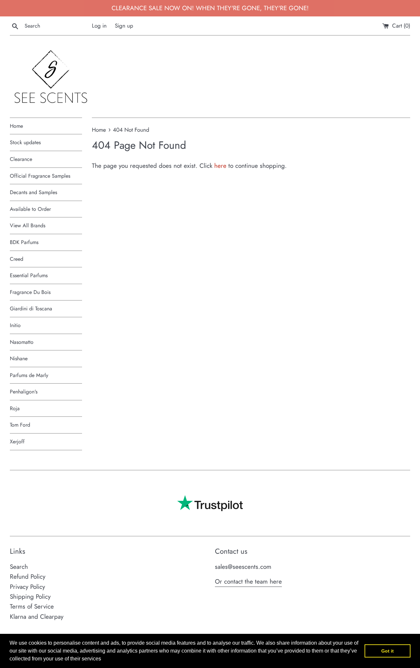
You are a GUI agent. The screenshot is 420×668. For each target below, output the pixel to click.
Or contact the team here (248, 581)
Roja (15, 408)
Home (16, 126)
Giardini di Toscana (31, 308)
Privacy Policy (27, 586)
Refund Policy (27, 576)
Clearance (21, 159)
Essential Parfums (29, 275)
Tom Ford (20, 425)
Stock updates (25, 142)
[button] (103, 659)
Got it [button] (387, 651)
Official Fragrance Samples (40, 176)
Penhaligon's (23, 391)
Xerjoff (17, 441)
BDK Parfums (24, 242)
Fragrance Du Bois (30, 292)
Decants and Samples (33, 192)
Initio (15, 325)
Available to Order (30, 209)
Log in (99, 26)
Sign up (124, 26)
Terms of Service (32, 606)
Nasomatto (21, 342)
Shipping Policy (30, 596)
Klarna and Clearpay (36, 616)
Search (19, 566)
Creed (16, 259)
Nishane (19, 358)
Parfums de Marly (29, 375)
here (220, 165)
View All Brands (27, 225)
